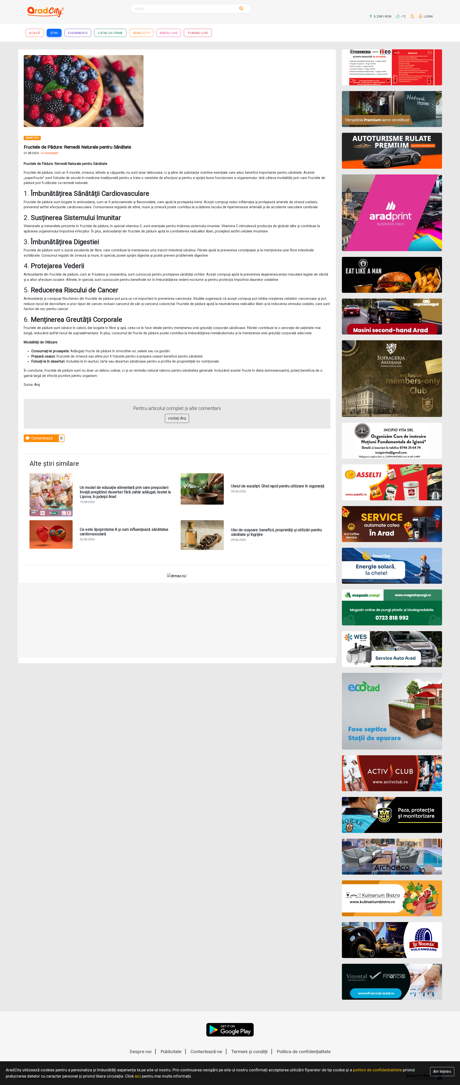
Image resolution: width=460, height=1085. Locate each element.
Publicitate (171, 1051)
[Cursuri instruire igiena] (392, 441)
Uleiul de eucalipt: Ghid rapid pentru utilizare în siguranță (277, 486)
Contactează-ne (206, 1051)
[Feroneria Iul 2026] (392, 67)
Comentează (41, 438)
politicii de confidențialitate (377, 1070)
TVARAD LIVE (197, 33)
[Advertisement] (255, 88)
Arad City (141, 33)
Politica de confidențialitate (304, 1051)
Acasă (34, 33)
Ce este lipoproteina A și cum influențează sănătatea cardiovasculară (124, 531)
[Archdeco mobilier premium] (392, 857)
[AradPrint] (392, 212)
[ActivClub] (392, 773)
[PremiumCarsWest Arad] (392, 151)
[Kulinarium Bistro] (392, 898)
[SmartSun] (392, 566)
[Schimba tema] (412, 16)
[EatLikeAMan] (392, 275)
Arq (37, 385)
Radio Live (168, 33)
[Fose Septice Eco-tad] (392, 711)
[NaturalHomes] (392, 109)
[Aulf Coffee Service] (392, 524)
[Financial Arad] (392, 982)
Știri (54, 33)
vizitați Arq (177, 418)
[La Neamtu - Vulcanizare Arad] (392, 940)
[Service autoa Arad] (392, 649)
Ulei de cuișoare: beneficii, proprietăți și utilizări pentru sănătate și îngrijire (276, 532)
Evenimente (78, 33)
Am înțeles (442, 1071)
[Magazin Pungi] (392, 607)
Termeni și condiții (249, 1051)
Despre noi (140, 1051)
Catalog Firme (110, 33)
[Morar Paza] (392, 815)
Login (428, 16)
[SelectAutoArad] (392, 317)
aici (138, 1076)
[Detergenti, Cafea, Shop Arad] (392, 482)
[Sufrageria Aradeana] (392, 378)
